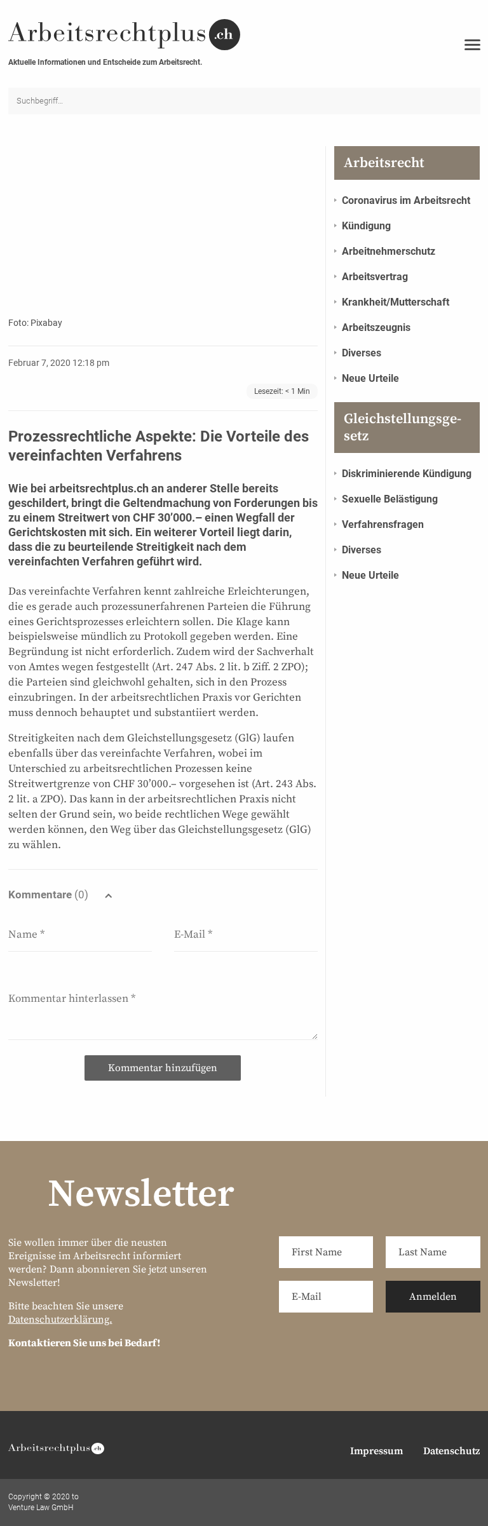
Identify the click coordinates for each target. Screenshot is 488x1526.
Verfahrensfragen (383, 524)
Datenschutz (451, 1451)
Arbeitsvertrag (375, 277)
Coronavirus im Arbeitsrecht (406, 200)
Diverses (361, 353)
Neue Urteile (370, 378)
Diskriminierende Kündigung (406, 474)
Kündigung (366, 226)
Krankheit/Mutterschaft (395, 302)
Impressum (376, 1451)
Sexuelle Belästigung (390, 499)
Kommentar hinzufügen (162, 1068)
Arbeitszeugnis (376, 327)
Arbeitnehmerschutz (388, 251)
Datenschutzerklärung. (60, 1319)
